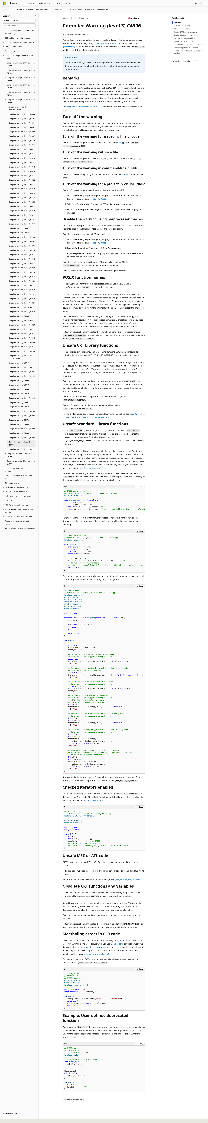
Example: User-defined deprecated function (188, 52)
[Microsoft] (4, 3)
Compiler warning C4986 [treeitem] (19, 433)
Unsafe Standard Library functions (187, 35)
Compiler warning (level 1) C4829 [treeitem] (22, 189)
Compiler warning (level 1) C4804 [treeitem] (22, 123)
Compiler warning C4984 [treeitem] (19, 424)
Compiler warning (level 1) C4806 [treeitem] (22, 132)
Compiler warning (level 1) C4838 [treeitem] (22, 202)
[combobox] (19, 21)
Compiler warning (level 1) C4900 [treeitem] (22, 237)
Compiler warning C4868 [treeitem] (19, 232)
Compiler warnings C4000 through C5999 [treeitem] (21, 64)
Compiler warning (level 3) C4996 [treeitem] (20, 443)
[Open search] (196, 3)
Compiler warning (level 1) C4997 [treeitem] (22, 449)
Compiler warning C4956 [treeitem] (19, 380)
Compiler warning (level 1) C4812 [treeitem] (22, 149)
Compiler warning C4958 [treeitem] (19, 389)
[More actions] (143, 18)
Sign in (202, 3)
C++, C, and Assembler (80, 18)
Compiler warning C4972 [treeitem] (19, 420)
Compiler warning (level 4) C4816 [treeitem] (22, 158)
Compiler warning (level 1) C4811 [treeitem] (22, 145)
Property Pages (99, 199)
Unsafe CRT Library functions (185, 32)
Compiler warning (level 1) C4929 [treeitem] (22, 294)
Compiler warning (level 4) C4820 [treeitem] (22, 171)
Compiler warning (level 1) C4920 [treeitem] (22, 272)
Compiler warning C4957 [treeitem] (19, 385)
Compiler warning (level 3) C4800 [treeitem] (22, 114)
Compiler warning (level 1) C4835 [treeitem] (22, 197)
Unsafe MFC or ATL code (183, 41)
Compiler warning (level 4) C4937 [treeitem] (22, 320)
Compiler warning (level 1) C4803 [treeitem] (22, 118)
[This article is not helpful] (196, 61)
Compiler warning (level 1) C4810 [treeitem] (22, 140)
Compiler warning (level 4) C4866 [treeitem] (22, 224)
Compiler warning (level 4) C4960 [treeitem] (22, 398)
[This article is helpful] (193, 61)
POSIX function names (183, 29)
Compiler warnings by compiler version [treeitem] (17, 469)
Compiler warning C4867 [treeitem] (19, 228)
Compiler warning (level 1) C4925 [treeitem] (22, 276)
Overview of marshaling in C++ (98, 954)
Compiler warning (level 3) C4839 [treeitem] (22, 206)
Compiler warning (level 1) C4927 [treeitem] (22, 285)
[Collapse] (35, 16)
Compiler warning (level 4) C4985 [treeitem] (22, 429)
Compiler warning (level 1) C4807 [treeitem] (22, 136)
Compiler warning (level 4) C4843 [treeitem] (22, 219)
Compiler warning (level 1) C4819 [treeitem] (22, 167)
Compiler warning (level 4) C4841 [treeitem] (22, 215)
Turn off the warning (182, 25)
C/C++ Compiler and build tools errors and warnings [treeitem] (20, 32)
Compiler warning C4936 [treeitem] (19, 316)
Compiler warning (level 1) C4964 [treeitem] (22, 411)
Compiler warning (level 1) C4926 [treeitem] (22, 281)
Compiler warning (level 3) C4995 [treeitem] (22, 437)
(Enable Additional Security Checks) (84, 106)
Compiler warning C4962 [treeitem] (19, 407)
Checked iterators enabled (184, 38)
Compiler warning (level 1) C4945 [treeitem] (22, 338)
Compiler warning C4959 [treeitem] (19, 393)
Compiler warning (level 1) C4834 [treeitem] (22, 193)
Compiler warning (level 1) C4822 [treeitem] (22, 180)
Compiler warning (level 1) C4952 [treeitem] (22, 371)
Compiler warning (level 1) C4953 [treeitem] (22, 376)
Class (96, 947)
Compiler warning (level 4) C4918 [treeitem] (22, 268)
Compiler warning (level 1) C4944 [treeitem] (22, 333)
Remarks (177, 22)
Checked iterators (92, 468)
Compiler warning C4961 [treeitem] (19, 402)
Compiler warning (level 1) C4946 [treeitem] (22, 342)
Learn (65, 18)
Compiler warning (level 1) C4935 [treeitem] (22, 311)
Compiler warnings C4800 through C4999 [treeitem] (19, 108)
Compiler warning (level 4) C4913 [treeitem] (22, 259)
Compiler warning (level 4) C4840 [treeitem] (22, 211)
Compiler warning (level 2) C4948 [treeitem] (22, 351)
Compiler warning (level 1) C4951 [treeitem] (22, 367)
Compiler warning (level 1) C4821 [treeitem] (22, 175)
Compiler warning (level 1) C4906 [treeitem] (22, 246)
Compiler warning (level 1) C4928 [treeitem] (22, 290)
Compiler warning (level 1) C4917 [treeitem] (22, 263)
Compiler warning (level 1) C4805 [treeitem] (22, 127)
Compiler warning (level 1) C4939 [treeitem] (22, 329)
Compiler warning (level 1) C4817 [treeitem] (22, 162)
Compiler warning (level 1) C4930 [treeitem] (22, 298)
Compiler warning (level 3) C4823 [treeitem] (22, 184)
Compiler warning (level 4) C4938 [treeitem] (22, 325)
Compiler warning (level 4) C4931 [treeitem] (22, 303)
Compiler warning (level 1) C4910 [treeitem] (22, 250)
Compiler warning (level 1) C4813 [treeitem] (22, 153)
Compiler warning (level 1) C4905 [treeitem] (22, 241)
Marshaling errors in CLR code (186, 48)
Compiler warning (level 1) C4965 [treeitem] (22, 415)
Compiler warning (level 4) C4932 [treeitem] (22, 307)
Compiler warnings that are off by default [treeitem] (18, 477)
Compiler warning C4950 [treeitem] (19, 363)
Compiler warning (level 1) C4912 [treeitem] (22, 254)
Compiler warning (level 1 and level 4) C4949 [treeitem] (21, 357)
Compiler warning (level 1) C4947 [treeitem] (22, 347)
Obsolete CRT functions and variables (189, 44)
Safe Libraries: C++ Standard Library (92, 417)
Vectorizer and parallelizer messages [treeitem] (20, 528)
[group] (104, 501)
